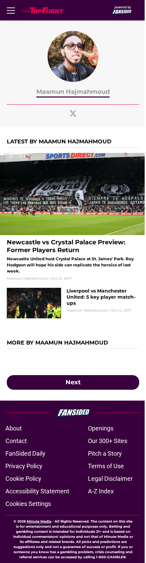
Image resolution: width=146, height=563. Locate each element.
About (13, 428)
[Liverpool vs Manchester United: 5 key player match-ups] (73, 303)
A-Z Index (101, 491)
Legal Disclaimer (110, 478)
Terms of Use (106, 466)
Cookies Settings (28, 503)
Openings (100, 428)
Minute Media (39, 521)
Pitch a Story (105, 453)
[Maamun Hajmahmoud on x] (73, 113)
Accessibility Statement (37, 491)
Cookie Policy (23, 478)
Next (73, 382)
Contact (16, 440)
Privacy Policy (23, 466)
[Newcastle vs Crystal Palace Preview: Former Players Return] (73, 217)
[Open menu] (11, 10)
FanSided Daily (25, 453)
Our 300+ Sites (107, 440)
